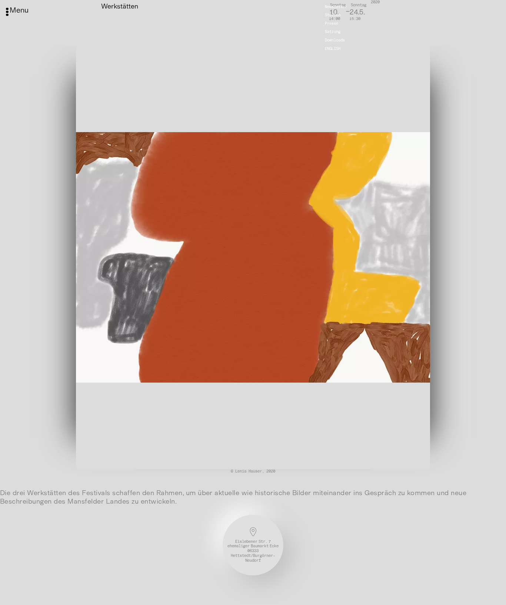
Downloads (335, 40)
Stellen (332, 15)
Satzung (332, 31)
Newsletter (336, 6)
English (332, 48)
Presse (331, 23)
